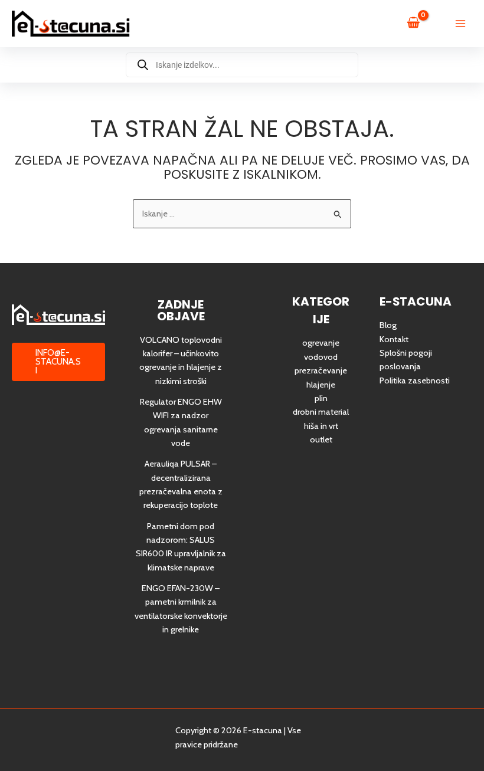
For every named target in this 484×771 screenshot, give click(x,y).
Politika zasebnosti (415, 380)
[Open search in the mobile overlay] (242, 65)
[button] (58, 362)
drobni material (321, 411)
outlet (321, 439)
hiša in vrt (321, 426)
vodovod (321, 357)
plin (321, 398)
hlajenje (320, 384)
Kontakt (394, 339)
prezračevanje (321, 370)
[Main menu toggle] (460, 23)
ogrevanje (320, 342)
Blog (388, 325)
